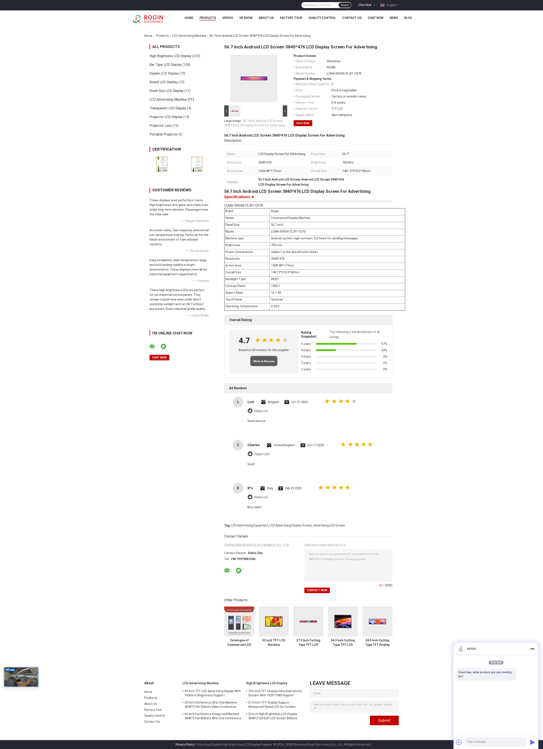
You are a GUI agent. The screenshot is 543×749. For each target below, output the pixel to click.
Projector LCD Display (166, 117)
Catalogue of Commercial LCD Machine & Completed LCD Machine (239, 643)
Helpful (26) (261, 454)
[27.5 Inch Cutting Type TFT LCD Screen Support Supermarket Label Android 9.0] (308, 621)
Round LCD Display (164, 82)
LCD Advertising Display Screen (291, 525)
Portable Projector (164, 134)
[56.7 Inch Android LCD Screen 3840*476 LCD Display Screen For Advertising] (254, 79)
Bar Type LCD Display (166, 65)
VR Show (245, 18)
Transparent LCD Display (168, 108)
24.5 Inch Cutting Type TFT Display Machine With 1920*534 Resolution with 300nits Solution (377, 643)
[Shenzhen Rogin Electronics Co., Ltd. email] (155, 347)
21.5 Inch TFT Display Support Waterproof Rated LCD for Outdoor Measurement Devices (272, 705)
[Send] (532, 742)
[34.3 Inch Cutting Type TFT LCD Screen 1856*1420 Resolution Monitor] (343, 621)
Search (345, 5)
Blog (408, 18)
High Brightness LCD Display (171, 56)
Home (189, 18)
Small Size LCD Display (167, 91)
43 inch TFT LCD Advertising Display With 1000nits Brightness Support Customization (213, 693)
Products (208, 18)
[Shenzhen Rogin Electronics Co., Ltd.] (148, 19)
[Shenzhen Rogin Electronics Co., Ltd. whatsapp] (166, 347)
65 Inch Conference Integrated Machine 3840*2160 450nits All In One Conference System (213, 716)
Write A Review (263, 361)
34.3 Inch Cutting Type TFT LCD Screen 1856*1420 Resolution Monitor (343, 643)
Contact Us (351, 18)
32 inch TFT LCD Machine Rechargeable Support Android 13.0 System (273, 643)
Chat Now (365, 5)
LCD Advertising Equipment (249, 525)
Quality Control (322, 18)
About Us (266, 18)
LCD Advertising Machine (189, 35)
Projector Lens (161, 126)
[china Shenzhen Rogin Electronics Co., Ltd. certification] (161, 164)
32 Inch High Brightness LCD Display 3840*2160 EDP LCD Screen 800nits (272, 716)
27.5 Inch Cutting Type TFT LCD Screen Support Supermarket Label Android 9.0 (308, 643)
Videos (227, 18)
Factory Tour (291, 18)
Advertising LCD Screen (329, 525)
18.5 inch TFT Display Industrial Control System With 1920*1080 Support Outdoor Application (275, 693)
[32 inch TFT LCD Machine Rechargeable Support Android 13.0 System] (274, 621)
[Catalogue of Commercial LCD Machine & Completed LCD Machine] (239, 621)
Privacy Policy (185, 744)
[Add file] (459, 742)
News (394, 18)
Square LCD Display (164, 73)
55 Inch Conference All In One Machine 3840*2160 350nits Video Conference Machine (211, 705)
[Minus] (532, 648)
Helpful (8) (261, 411)
